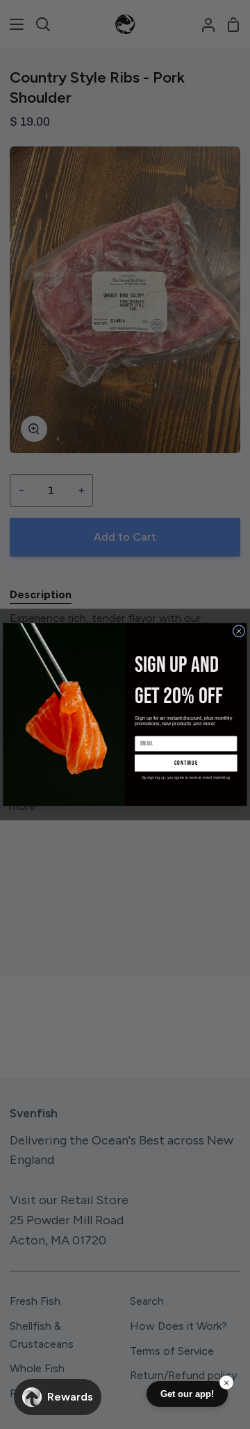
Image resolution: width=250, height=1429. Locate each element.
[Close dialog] (238, 630)
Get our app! (187, 1394)
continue (186, 763)
